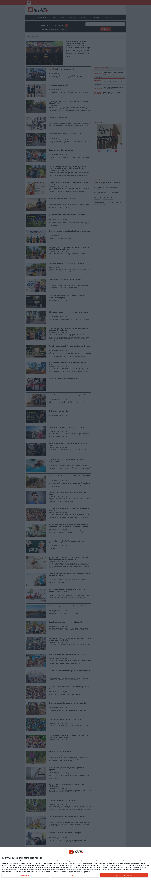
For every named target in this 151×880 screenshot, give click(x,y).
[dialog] (75, 863)
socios (17, 861)
